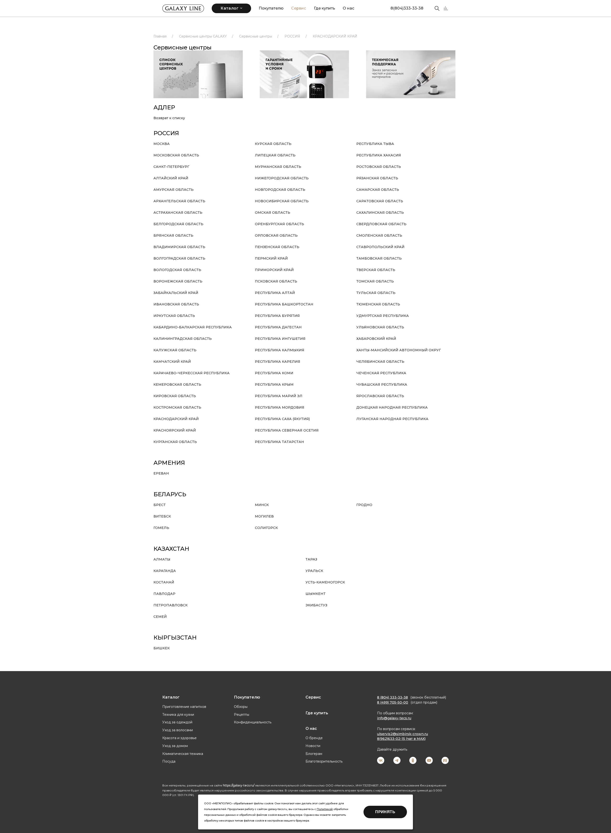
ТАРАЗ (311, 559)
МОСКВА (161, 144)
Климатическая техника (182, 754)
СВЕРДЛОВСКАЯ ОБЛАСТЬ (381, 224)
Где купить (324, 8)
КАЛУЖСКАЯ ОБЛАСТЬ (174, 350)
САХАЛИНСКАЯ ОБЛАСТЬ (380, 212)
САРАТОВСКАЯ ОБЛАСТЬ (379, 201)
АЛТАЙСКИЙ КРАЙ (170, 178)
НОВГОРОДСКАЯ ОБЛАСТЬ (280, 189)
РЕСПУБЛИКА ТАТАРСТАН (279, 442)
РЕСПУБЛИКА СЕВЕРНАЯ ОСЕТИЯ (287, 430)
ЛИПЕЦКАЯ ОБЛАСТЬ (275, 155)
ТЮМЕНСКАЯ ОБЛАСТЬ (378, 304)
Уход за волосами (177, 730)
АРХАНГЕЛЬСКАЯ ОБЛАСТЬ (179, 201)
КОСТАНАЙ (163, 582)
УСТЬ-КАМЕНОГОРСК (325, 582)
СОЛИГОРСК (266, 528)
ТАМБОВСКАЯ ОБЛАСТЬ (379, 258)
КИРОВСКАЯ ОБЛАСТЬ (174, 396)
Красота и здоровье (179, 738)
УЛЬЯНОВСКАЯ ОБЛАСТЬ (380, 327)
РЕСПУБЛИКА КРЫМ (274, 384)
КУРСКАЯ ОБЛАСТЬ (273, 144)
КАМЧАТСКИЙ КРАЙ (172, 361)
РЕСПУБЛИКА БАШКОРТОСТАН (284, 304)
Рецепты (241, 714)
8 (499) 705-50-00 (392, 702)
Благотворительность (324, 761)
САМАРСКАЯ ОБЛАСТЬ (377, 189)
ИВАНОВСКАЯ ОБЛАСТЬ (176, 304)
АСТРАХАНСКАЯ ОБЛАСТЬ (177, 212)
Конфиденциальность (252, 722)
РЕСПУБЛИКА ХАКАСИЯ (378, 155)
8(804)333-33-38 (406, 8)
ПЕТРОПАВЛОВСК (170, 605)
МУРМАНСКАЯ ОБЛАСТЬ (278, 167)
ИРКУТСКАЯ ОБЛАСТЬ (174, 316)
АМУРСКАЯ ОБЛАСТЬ (173, 189)
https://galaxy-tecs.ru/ (238, 785)
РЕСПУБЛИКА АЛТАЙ (275, 293)
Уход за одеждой (177, 722)
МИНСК (262, 505)
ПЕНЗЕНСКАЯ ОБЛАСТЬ (277, 247)
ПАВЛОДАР (164, 594)
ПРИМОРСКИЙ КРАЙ (274, 270)
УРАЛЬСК (314, 571)
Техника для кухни (178, 714)
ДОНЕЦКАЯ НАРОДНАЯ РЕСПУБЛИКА (392, 407)
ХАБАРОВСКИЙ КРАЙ (376, 338)
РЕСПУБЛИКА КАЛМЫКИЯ (279, 350)
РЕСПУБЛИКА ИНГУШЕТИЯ (280, 338)
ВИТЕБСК (162, 516)
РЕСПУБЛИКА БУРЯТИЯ (277, 316)
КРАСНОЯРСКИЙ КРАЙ (174, 430)
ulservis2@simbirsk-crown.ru (402, 734)
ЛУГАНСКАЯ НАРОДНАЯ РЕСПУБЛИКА (392, 419)
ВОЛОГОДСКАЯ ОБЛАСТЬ (177, 270)
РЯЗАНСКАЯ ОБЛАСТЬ (377, 178)
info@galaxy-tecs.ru (394, 718)
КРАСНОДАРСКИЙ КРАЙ (176, 419)
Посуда (168, 761)
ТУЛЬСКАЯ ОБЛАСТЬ (375, 293)
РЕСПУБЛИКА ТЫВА (375, 144)
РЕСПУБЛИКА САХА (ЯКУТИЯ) (282, 419)
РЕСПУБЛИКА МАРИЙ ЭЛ (278, 396)
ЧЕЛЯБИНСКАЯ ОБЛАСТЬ (380, 361)
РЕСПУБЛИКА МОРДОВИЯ (279, 407)
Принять (385, 812)
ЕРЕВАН (161, 473)
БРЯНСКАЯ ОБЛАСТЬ (173, 235)
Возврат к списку (169, 118)
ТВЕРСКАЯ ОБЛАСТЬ (375, 270)
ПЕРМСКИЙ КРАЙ (271, 258)
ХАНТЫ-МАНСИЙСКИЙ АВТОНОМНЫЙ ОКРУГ (398, 350)
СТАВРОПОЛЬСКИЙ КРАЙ (380, 247)
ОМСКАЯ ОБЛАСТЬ (272, 212)
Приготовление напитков (184, 707)
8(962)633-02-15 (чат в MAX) (401, 739)
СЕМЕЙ (160, 616)
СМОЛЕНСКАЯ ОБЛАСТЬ (379, 235)
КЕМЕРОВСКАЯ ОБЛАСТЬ (177, 384)
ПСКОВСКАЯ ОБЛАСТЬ (276, 281)
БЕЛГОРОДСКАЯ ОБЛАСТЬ (178, 224)
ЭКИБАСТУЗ (316, 605)
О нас (348, 8)
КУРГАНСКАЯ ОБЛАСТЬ (175, 442)
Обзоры (241, 707)
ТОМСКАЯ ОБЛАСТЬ (375, 281)
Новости (313, 746)
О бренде (314, 738)
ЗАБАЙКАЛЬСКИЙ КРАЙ (175, 293)
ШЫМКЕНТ (316, 594)
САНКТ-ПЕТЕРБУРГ (171, 167)
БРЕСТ (159, 505)
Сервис (298, 8)
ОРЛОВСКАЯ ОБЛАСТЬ (276, 235)
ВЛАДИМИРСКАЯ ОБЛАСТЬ (179, 247)
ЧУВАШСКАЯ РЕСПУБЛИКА (381, 384)
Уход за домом (175, 746)
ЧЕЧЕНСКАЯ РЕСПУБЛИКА (381, 373)
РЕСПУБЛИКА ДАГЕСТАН (278, 327)
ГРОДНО (364, 505)
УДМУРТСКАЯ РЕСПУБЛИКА (382, 316)
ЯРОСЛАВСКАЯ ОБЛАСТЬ (380, 396)
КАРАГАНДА (164, 571)
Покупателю (271, 8)
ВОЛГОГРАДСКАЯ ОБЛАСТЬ (179, 258)
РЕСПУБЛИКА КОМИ (274, 373)
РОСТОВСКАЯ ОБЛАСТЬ (378, 167)
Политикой (325, 809)
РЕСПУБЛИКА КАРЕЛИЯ (277, 361)
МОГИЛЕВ (264, 516)
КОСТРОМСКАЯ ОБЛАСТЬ (177, 407)
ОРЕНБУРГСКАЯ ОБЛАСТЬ (279, 224)
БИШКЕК (161, 648)
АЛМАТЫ (161, 559)
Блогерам (314, 754)
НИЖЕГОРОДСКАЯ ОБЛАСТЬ (282, 178)
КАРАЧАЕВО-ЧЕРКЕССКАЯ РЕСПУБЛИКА (191, 373)
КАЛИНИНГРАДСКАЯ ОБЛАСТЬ (182, 338)
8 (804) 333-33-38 (392, 697)
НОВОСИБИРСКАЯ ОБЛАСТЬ (282, 201)
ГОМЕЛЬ (161, 528)
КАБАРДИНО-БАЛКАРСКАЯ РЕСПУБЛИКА (192, 327)
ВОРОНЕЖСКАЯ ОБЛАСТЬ (177, 281)
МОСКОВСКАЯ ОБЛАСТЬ (176, 155)
